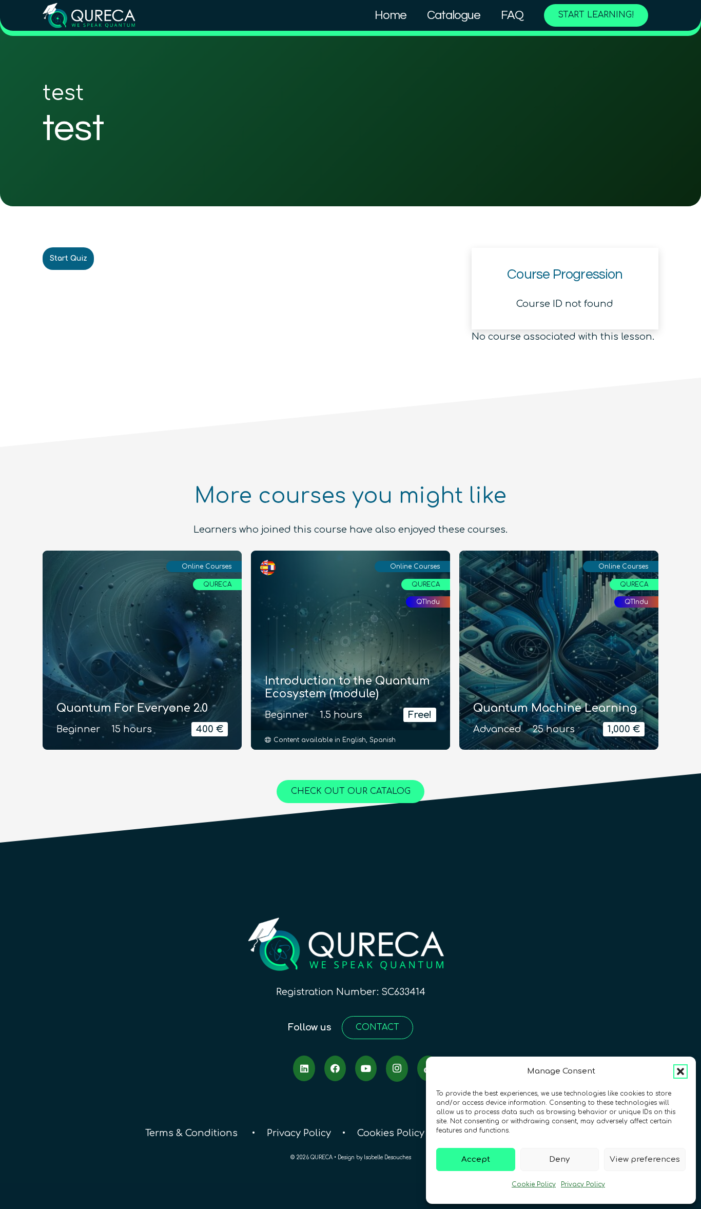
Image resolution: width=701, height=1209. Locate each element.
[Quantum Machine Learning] (558, 650)
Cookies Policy (390, 1133)
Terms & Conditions (192, 1133)
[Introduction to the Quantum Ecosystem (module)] (350, 650)
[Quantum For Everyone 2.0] (142, 650)
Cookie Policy (534, 1184)
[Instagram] (396, 1068)
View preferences (645, 1159)
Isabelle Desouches (387, 1157)
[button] (680, 1071)
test (63, 93)
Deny (559, 1159)
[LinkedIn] (304, 1068)
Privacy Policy (583, 1184)
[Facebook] (335, 1068)
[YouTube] (366, 1068)
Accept (475, 1159)
